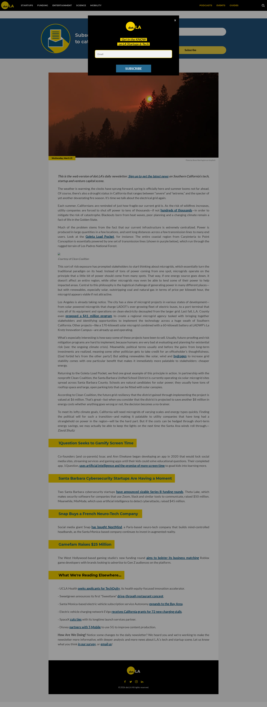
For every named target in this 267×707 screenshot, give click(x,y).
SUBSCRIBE (133, 68)
